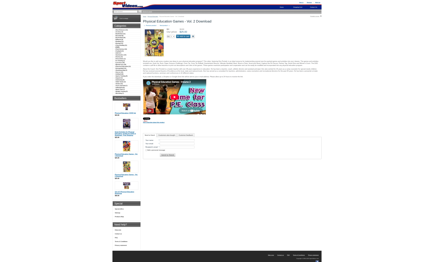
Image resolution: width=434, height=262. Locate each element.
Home (144, 16)
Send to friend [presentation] (150, 135)
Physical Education (153, 16)
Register (309, 2)
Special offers (119, 209)
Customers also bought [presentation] (166, 135)
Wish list (317, 2)
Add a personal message (156, 150)
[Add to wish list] (193, 36)
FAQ (116, 238)
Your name (149, 140)
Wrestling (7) (120, 93)
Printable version (314, 16)
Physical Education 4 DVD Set (125, 113)
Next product (165, 25)
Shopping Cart (297, 7)
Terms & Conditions (121, 241)
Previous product (150, 25)
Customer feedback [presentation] (186, 135)
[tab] (149, 135)
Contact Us (313, 7)
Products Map (119, 216)
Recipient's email (151, 147)
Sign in (301, 2)
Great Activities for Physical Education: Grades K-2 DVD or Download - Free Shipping (125, 133)
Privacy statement (121, 245)
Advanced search (147, 11)
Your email (149, 144)
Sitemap (117, 213)
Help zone (118, 230)
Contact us (118, 234)
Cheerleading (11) (121, 45)
